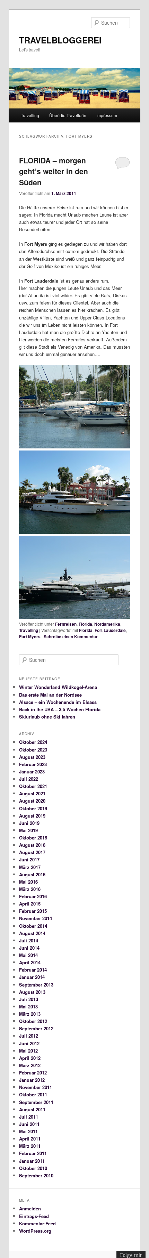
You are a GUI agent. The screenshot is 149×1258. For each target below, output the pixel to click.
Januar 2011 (32, 1161)
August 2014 (32, 933)
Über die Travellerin (67, 115)
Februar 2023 (33, 764)
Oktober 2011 (33, 1094)
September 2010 (36, 1175)
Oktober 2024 (33, 742)
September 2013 (36, 984)
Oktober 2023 (33, 749)
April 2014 (30, 962)
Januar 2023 (32, 771)
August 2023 (32, 757)
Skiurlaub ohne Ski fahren (47, 716)
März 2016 (30, 889)
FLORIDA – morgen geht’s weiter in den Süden (53, 171)
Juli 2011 (28, 1116)
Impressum (106, 115)
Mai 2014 (28, 955)
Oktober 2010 (33, 1168)
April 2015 (30, 903)
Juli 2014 (28, 940)
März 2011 (30, 1146)
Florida (85, 624)
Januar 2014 (32, 977)
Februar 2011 (33, 1153)
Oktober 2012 (33, 1021)
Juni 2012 (29, 1043)
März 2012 (30, 1065)
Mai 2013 (28, 1006)
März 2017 (30, 867)
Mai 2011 (28, 1131)
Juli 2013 (28, 999)
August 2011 (32, 1109)
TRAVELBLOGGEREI (60, 40)
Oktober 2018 (33, 837)
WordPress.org (35, 1230)
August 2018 (32, 845)
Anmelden (30, 1208)
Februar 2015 (33, 911)
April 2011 (30, 1138)
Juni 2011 (29, 1124)
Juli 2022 (28, 779)
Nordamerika (107, 624)
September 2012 (36, 1028)
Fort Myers (30, 636)
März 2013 (30, 1014)
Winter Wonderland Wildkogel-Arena (58, 687)
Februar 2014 (33, 969)
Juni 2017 (29, 859)
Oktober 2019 (33, 808)
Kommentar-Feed (37, 1223)
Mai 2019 (28, 830)
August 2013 (32, 992)
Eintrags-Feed (34, 1216)
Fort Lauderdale (110, 630)
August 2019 (32, 815)
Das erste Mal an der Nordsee (50, 694)
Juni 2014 (29, 947)
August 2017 (32, 852)
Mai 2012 (28, 1050)
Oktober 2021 (33, 786)
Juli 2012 (28, 1035)
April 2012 (30, 1058)
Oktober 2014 (33, 926)
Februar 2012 (33, 1072)
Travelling (30, 115)
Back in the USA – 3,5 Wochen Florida (59, 709)
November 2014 (35, 918)
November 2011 (35, 1087)
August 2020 (32, 800)
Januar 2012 (32, 1080)
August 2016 (32, 874)
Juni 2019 (29, 823)
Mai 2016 (28, 881)
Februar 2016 (33, 896)
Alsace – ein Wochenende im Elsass (58, 702)
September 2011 (36, 1102)
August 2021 (32, 793)
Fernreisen (66, 624)
